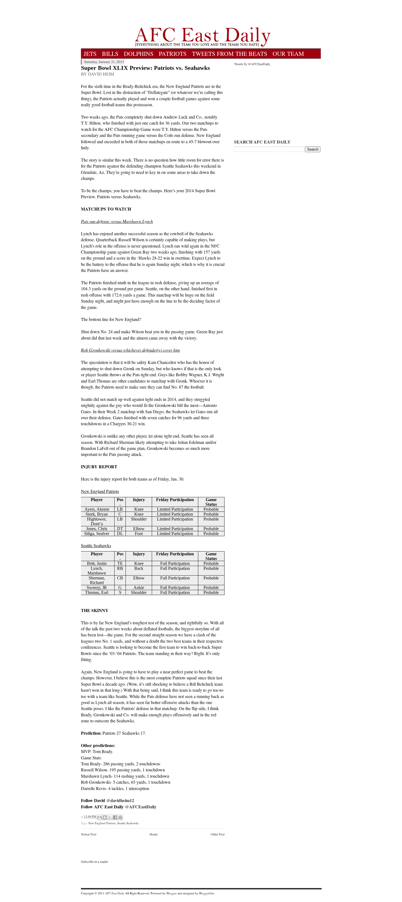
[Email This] (99, 817)
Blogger (172, 893)
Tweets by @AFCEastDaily (252, 64)
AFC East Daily (114, 893)
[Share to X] (110, 817)
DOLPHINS (138, 54)
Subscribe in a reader (94, 861)
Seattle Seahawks (128, 823)
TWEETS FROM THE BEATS (229, 54)
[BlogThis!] (104, 817)
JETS (90, 54)
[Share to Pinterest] (120, 817)
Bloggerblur (206, 893)
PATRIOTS (173, 54)
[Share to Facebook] (115, 817)
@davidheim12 (120, 800)
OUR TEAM (288, 54)
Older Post (218, 834)
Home (154, 834)
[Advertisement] (202, 13)
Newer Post (88, 834)
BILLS (110, 54)
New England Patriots (102, 823)
